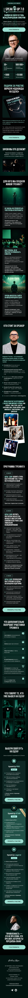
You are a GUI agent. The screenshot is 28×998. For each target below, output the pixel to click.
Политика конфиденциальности (14, 985)
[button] (14, 902)
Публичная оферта (14, 983)
